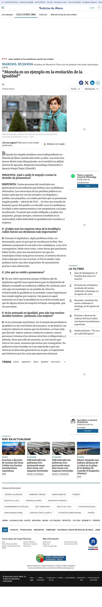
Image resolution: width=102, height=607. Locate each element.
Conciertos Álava (86, 506)
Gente (16, 361)
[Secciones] (2, 7)
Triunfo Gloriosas (13, 494)
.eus (5, 529)
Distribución (47, 542)
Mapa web (46, 544)
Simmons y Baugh (37, 494)
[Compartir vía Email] (98, 83)
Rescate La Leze (11, 500)
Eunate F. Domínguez (35, 474)
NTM (4, 474)
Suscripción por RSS (70, 544)
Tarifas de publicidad (50, 546)
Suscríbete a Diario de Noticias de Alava (75, 529)
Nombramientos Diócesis (16, 506)
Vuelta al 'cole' (64, 506)
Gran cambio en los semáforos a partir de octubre (31, 59)
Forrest (76, 494)
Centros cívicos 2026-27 (41, 512)
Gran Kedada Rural (13, 512)
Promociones (26, 529)
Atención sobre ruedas (70, 512)
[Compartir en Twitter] (86, 83)
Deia (3, 542)
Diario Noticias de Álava (10, 544)
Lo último (76, 268)
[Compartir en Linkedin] (92, 83)
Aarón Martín (59, 494)
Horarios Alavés (33, 500)
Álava (36, 361)
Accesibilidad (70, 578)
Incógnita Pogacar (57, 500)
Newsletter (39, 529)
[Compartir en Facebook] (81, 83)
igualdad (44, 361)
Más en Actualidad (16, 439)
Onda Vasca (27, 546)
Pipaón (91, 512)
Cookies (60, 578)
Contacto (14, 529)
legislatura (26, 361)
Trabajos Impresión (70, 542)
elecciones (55, 361)
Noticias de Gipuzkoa (30, 544)
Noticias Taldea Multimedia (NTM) (11, 547)
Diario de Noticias (29, 542)
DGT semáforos (42, 506)
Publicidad (50, 529)
